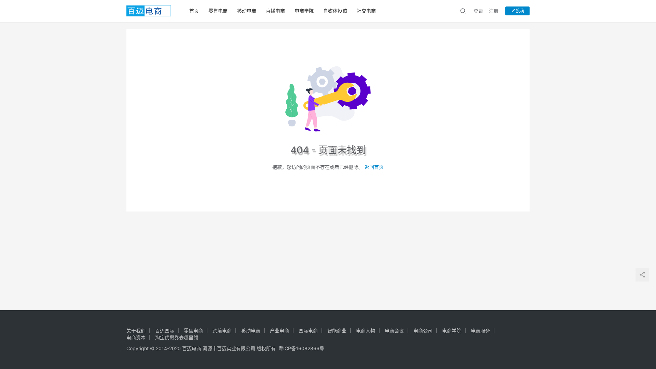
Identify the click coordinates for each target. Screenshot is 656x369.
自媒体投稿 (335, 11)
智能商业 (336, 330)
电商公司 (423, 330)
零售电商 (218, 11)
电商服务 (480, 330)
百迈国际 (164, 330)
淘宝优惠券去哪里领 (176, 337)
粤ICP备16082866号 (301, 348)
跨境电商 (222, 330)
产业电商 (279, 330)
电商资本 (136, 337)
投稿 (519, 10)
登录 (478, 11)
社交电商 (366, 11)
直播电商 (275, 11)
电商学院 (304, 11)
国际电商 (308, 330)
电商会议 (394, 330)
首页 (194, 11)
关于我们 (136, 330)
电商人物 (365, 330)
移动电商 (246, 11)
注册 (493, 11)
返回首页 (374, 167)
